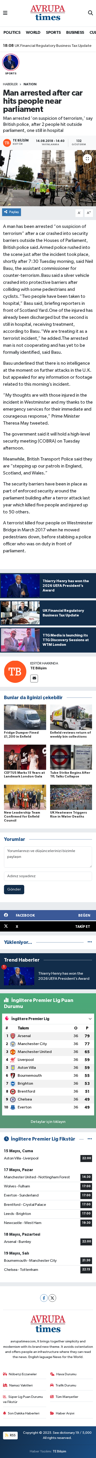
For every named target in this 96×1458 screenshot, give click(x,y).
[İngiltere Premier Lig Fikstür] (90, 1139)
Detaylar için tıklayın (48, 1122)
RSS (12, 1435)
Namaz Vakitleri (21, 1385)
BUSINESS (75, 33)
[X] (52, 1298)
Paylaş (14, 212)
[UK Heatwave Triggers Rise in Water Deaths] (71, 797)
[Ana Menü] (5, 13)
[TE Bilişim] (15, 672)
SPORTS (53, 33)
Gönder (14, 889)
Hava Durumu (66, 1374)
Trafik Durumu (65, 1385)
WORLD (33, 33)
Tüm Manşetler (66, 1397)
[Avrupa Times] (47, 13)
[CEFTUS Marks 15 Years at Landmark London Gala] (25, 757)
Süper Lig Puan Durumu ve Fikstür (23, 1399)
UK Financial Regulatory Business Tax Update (47, 46)
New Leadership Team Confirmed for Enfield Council (22, 816)
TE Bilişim (38, 668)
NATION (30, 84)
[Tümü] (90, 942)
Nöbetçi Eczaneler (23, 1374)
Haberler (10, 84)
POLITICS (11, 33)
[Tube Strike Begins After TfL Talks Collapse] (71, 757)
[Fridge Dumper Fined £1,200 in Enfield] (25, 717)
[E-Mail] (34, 678)
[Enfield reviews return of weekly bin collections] (71, 717)
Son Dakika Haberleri (23, 1413)
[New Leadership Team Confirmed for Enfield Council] (25, 797)
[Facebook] (44, 1298)
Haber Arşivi (65, 1413)
